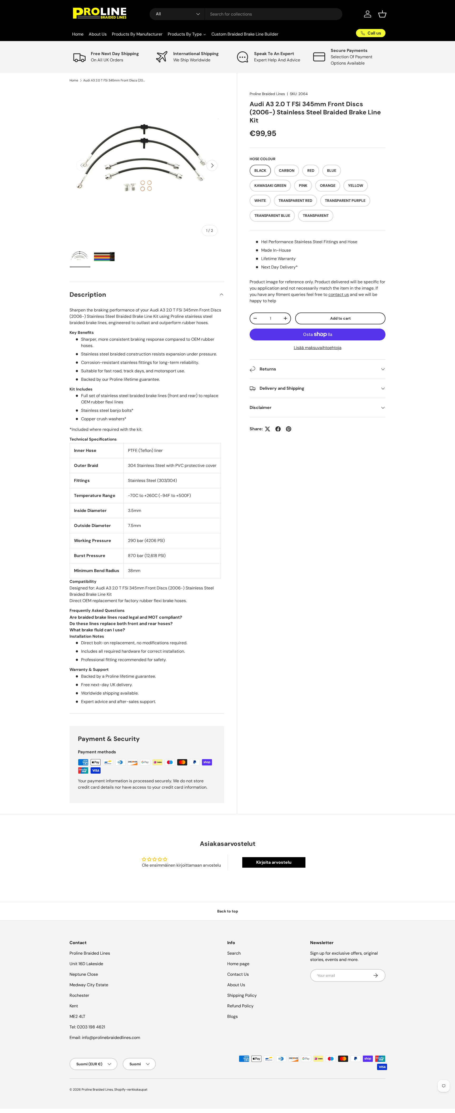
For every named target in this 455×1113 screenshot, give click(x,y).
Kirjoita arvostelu (273, 862)
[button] (382, 14)
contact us (338, 294)
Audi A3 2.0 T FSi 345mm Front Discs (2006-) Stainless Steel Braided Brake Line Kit (114, 80)
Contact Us (238, 974)
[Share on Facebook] (278, 429)
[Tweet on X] (267, 429)
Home (74, 80)
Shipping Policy (242, 995)
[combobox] (246, 14)
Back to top (227, 911)
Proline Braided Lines (267, 93)
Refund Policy (240, 1006)
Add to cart (340, 318)
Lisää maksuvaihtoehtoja (318, 347)
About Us (236, 985)
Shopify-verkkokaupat (130, 1089)
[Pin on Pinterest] (288, 429)
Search (234, 953)
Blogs (232, 1016)
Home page (238, 963)
